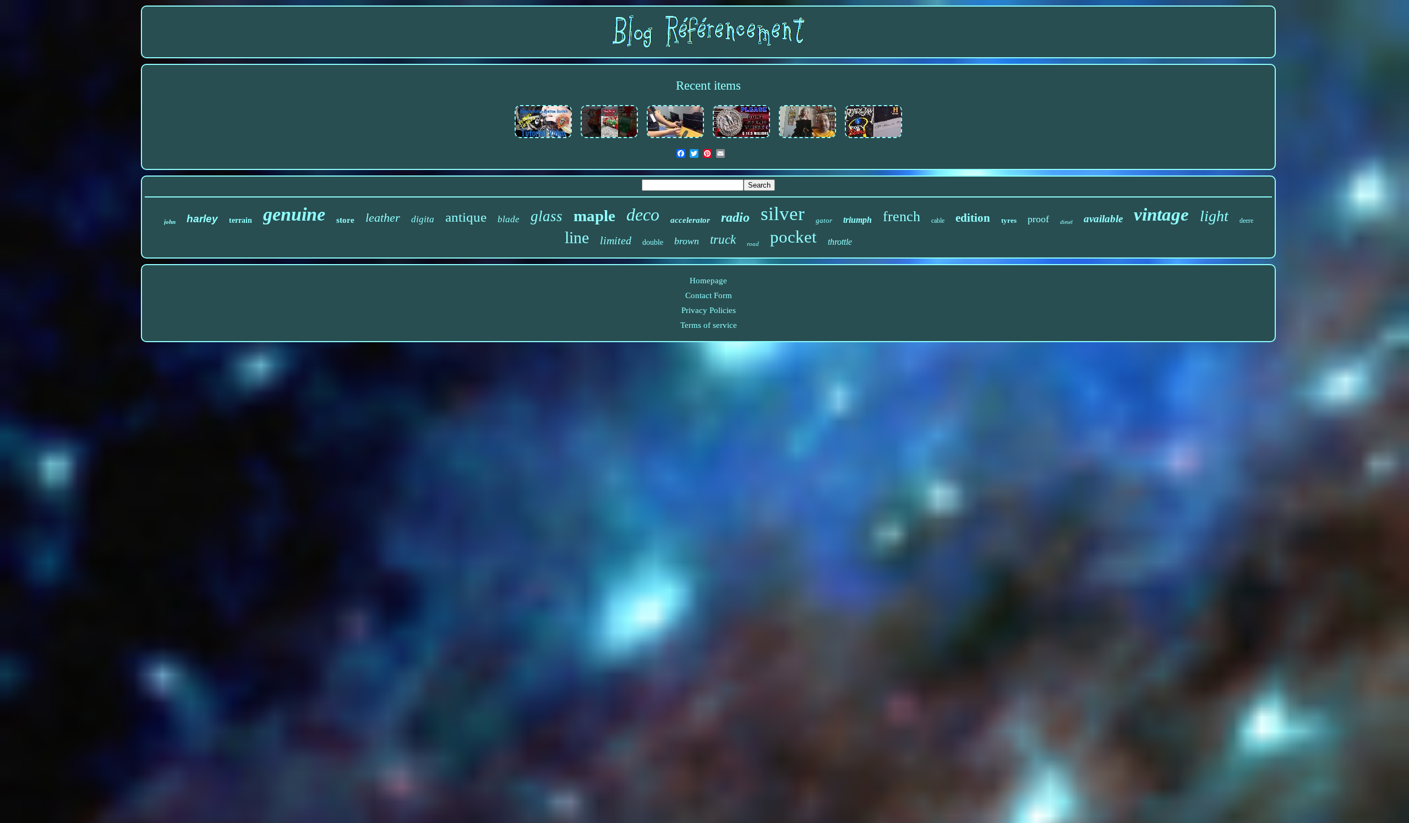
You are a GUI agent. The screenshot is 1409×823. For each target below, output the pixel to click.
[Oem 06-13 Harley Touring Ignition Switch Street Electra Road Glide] (543, 138)
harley (202, 218)
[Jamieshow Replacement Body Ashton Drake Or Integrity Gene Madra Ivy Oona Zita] (807, 138)
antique (466, 217)
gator (824, 220)
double (652, 242)
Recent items (708, 85)
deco (642, 214)
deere (1246, 220)
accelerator (690, 220)
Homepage (708, 280)
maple (594, 215)
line (577, 237)
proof (1038, 218)
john (170, 221)
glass (546, 216)
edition (972, 217)
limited (615, 240)
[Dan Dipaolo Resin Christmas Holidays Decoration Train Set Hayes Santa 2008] (609, 138)
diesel (1066, 222)
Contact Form (708, 295)
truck (723, 239)
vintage (1161, 214)
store (345, 220)
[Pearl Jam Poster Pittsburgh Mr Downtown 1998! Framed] (873, 138)
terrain (240, 220)
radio (735, 217)
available (1103, 218)
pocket (793, 236)
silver (783, 213)
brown (686, 240)
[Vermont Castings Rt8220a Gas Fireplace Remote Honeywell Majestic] (675, 138)
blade (509, 219)
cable (937, 220)
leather (382, 217)
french (901, 216)
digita (422, 219)
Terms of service (708, 325)
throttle (840, 241)
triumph (857, 219)
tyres (1009, 220)
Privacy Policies (708, 310)
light (1214, 215)
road (753, 243)
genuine (294, 214)
